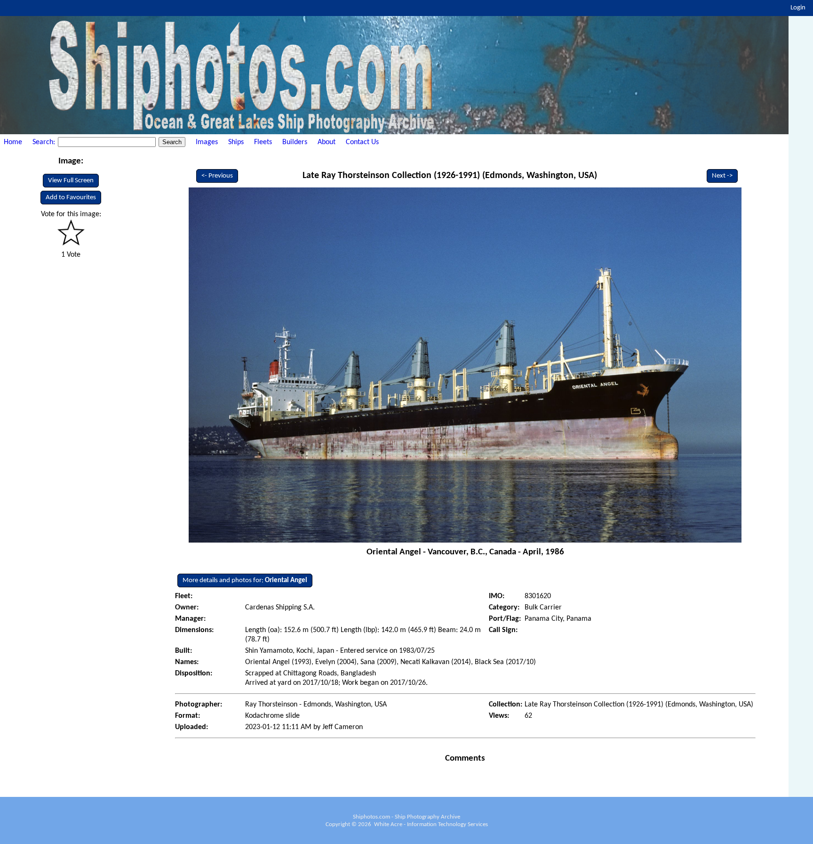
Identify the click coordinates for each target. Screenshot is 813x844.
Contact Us (362, 142)
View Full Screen (71, 180)
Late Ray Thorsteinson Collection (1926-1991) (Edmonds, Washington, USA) (450, 175)
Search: (44, 142)
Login (797, 7)
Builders (294, 142)
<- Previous (217, 175)
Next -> (722, 175)
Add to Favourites (71, 197)
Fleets (263, 142)
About (326, 142)
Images (207, 142)
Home (13, 142)
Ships (236, 142)
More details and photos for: (245, 580)
